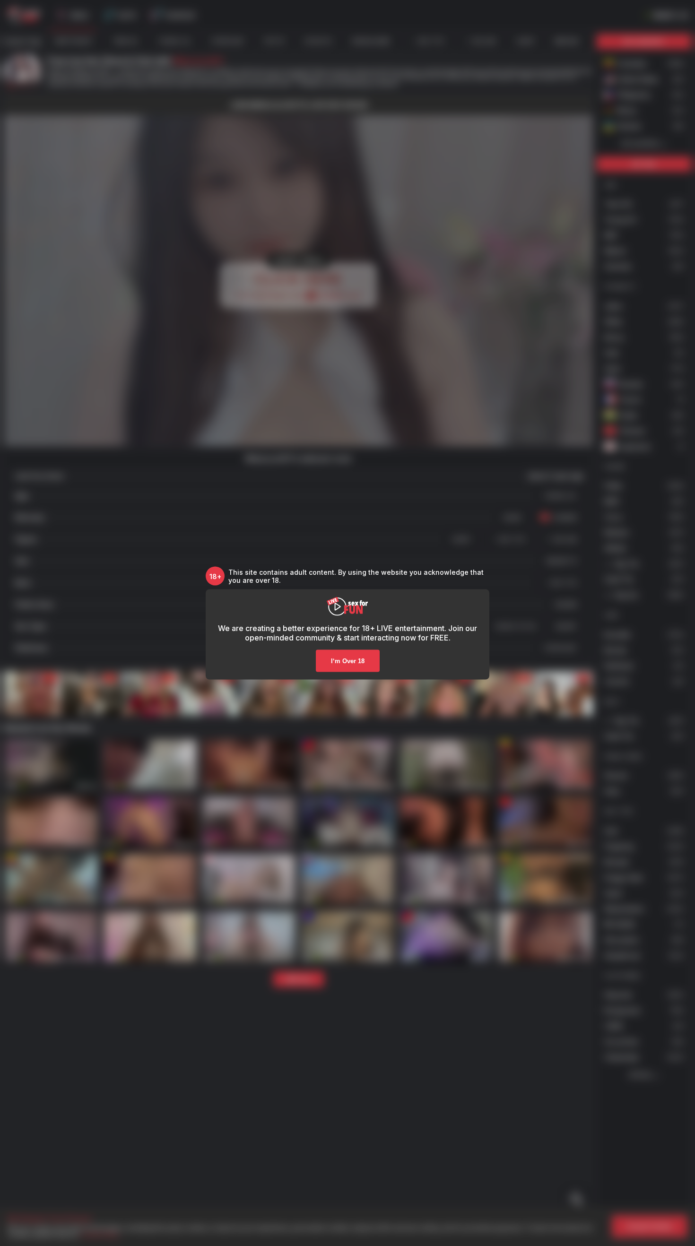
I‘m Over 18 (348, 661)
